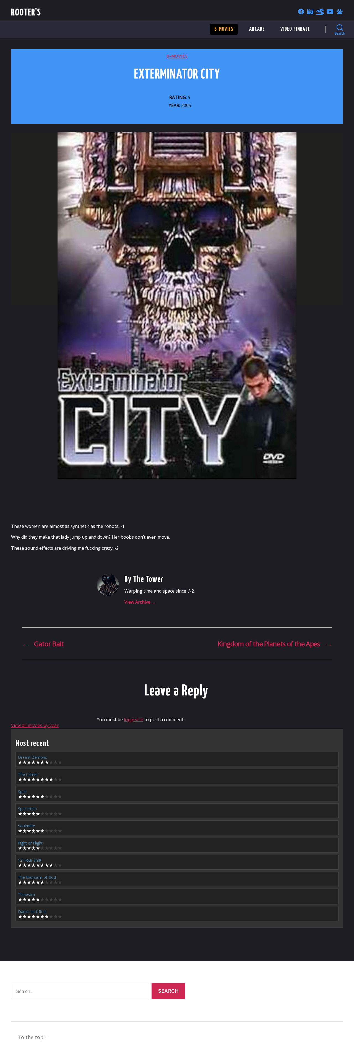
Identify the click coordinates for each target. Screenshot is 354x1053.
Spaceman (27, 808)
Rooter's (26, 12)
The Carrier (28, 774)
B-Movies (224, 29)
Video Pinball (295, 29)
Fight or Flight (30, 843)
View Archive (140, 602)
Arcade (257, 29)
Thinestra (26, 894)
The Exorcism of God (37, 877)
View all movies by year (35, 725)
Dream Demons (32, 757)
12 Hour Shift (29, 860)
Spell (22, 791)
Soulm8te (26, 825)
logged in (133, 719)
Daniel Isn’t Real (32, 911)
